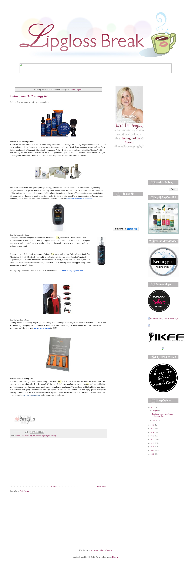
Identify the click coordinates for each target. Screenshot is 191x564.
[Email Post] (26, 432)
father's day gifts (30, 436)
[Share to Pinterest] (42, 432)
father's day (20, 436)
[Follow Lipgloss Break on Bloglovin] (125, 230)
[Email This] (31, 432)
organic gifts (46, 436)
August (155, 410)
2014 (153, 432)
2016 (153, 425)
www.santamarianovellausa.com (79, 198)
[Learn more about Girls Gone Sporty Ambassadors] (163, 318)
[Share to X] (36, 432)
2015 (153, 428)
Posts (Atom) (24, 491)
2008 (153, 454)
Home (53, 486)
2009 (153, 450)
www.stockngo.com (42, 328)
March (155, 420)
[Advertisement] (58, 463)
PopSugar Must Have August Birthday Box (162, 415)
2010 (153, 446)
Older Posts (101, 486)
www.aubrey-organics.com (72, 270)
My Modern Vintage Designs (101, 550)
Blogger (115, 557)
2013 (153, 436)
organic (38, 436)
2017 (153, 407)
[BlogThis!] (33, 432)
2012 (153, 439)
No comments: (18, 432)
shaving (53, 436)
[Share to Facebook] (39, 432)
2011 (153, 443)
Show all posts (76, 89)
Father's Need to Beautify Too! (29, 96)
